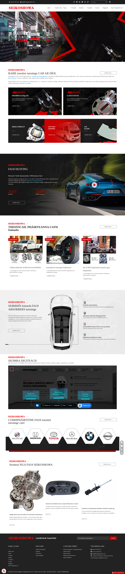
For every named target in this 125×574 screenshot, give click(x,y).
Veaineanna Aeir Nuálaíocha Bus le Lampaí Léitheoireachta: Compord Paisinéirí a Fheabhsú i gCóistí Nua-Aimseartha (73, 503)
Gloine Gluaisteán (67, 557)
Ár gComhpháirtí (39, 555)
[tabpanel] (26, 500)
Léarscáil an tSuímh (51, 571)
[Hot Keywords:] (106, 2)
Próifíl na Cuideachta (40, 549)
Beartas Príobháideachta (63, 571)
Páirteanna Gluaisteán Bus (69, 555)
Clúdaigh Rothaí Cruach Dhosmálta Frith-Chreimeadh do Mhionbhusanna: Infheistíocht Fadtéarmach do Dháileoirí (35, 514)
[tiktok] (88, 2)
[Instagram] (82, 2)
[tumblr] (85, 2)
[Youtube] (80, 2)
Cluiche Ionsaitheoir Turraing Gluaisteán (72, 549)
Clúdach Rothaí (66, 551)
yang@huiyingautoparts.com (28, 2)
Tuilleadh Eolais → (108, 73)
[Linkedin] (77, 2)
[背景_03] (94, 185)
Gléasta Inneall (66, 553)
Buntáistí (38, 551)
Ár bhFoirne (38, 553)
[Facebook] (74, 2)
